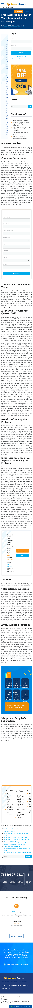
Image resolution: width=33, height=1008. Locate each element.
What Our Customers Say (16, 897)
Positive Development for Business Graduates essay (17, 849)
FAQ (10, 989)
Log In (21, 53)
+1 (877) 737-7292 (7, 7)
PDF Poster (14, 912)
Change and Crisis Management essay (15, 842)
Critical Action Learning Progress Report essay (17, 852)
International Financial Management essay (16, 837)
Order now (18, 11)
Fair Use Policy (5, 1003)
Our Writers (23, 982)
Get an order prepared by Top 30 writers (8, 695)
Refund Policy (25, 1001)
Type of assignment (7, 223)
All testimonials (16, 936)
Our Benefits (5, 982)
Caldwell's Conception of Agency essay (15, 844)
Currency (5, 264)
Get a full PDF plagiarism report (16, 695)
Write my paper (22, 551)
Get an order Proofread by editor (25, 684)
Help (22, 555)
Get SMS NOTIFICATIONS (16, 684)
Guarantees (14, 982)
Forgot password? (21, 56)
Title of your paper (8, 230)
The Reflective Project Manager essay (14, 829)
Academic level (6, 237)
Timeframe (5, 250)
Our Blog (4, 989)
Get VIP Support (25, 695)
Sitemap (12, 1003)
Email (12, 38)
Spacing (5, 257)
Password (13, 45)
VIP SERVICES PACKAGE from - (16, 706)
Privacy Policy (17, 1001)
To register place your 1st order (21, 59)
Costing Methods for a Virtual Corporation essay (16, 834)
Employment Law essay (10, 831)
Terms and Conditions (7, 1001)
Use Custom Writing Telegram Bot (18, 964)
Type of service (6, 217)
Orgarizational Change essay (12, 846)
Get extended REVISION (8, 684)
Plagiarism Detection (14, 985)
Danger (4, 985)
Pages (4, 244)
